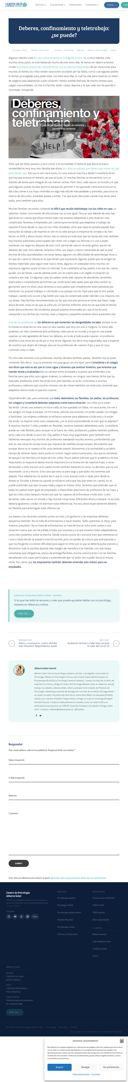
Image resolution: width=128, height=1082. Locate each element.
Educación (69, 50)
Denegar (85, 1067)
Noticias (80, 50)
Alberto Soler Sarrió (40, 50)
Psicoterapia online (65, 927)
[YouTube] (15, 916)
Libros (95, 956)
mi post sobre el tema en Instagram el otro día (60, 57)
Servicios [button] (39, 5)
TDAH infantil (98, 905)
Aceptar (59, 1067)
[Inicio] (16, 5)
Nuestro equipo (99, 934)
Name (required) (16, 760)
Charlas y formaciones (67, 934)
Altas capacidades (101, 920)
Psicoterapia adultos (66, 898)
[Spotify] (27, 916)
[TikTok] (21, 916)
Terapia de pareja (65, 920)
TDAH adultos (99, 912)
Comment (13, 813)
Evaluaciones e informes (104, 898)
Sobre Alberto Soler (102, 941)
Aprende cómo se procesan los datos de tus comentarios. (78, 877)
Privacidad (63, 1027)
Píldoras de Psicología (97, 50)
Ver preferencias (111, 1067)
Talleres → (111, 5)
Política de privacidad (81, 1074)
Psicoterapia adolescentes (69, 912)
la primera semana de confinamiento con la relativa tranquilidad (53, 67)
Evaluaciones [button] (56, 5)
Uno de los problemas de (55, 322)
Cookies (73, 1027)
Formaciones (75, 5)
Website (13, 795)
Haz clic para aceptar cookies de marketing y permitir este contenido (64, 127)
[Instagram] (8, 916)
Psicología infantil (65, 905)
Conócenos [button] (91, 5)
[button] (121, 1040)
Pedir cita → (24, 613)
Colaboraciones (100, 949)
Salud (113, 50)
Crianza (57, 50)
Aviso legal (95, 1074)
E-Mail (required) (17, 777)
